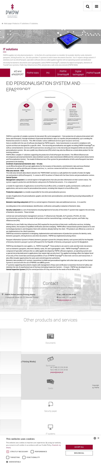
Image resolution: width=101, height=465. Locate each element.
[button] (34, 461)
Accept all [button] (79, 447)
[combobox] (95, 438)
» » (28, 23)
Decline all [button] (79, 453)
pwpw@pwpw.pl (65, 300)
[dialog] (50, 450)
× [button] (98, 438)
